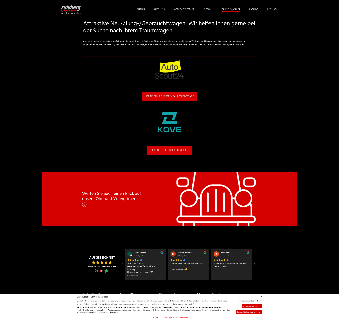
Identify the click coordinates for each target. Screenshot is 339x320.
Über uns (253, 9)
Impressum (184, 317)
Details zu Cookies (160, 317)
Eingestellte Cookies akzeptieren (249, 312)
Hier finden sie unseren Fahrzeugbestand (169, 96)
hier (118, 312)
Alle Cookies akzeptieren (252, 306)
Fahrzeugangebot (231, 9)
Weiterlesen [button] (132, 275)
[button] (254, 264)
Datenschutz (173, 317)
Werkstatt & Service (184, 9)
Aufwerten (159, 9)
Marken (141, 9)
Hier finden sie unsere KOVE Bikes (169, 150)
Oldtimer (208, 9)
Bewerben (272, 9)
